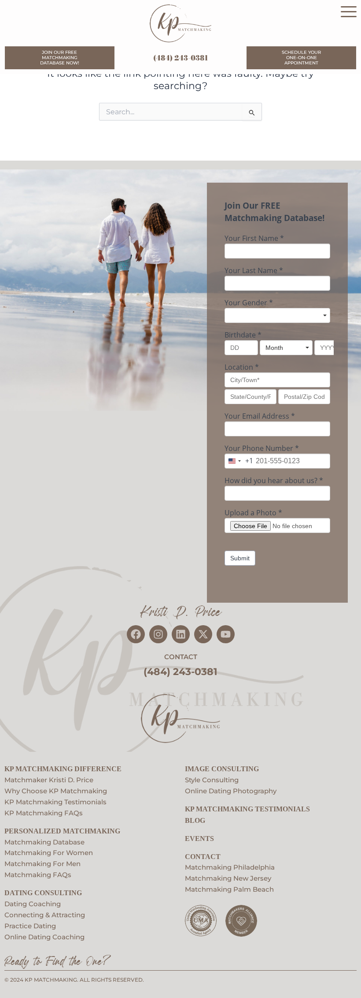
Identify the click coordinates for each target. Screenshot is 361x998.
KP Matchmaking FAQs (43, 813)
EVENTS (199, 838)
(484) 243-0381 (180, 58)
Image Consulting (222, 769)
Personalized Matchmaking (62, 831)
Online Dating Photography (230, 791)
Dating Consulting (43, 893)
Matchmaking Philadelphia (230, 867)
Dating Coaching (32, 904)
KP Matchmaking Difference (63, 769)
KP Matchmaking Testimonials (55, 802)
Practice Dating (30, 926)
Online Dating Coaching (44, 937)
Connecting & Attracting (44, 915)
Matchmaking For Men (42, 864)
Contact (203, 856)
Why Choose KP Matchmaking (55, 791)
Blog (195, 820)
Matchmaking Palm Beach (229, 889)
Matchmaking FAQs (37, 875)
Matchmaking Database (44, 842)
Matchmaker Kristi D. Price (48, 780)
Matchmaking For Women (48, 853)
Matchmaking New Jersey (228, 878)
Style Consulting (212, 780)
